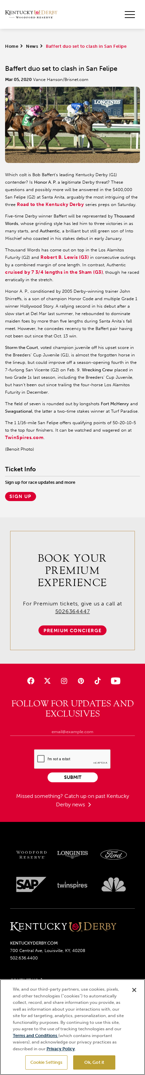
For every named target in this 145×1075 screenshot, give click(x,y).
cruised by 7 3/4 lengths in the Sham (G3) (54, 272)
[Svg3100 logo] (113, 884)
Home (11, 46)
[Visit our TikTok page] (97, 681)
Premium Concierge (73, 631)
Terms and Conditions (35, 1035)
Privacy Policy (61, 1048)
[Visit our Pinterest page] (81, 681)
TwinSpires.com (24, 437)
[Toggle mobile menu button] (130, 14)
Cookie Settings (46, 1062)
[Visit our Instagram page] (64, 681)
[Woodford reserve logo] (31, 855)
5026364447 (72, 611)
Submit (72, 777)
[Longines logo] (72, 855)
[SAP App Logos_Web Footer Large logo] (31, 884)
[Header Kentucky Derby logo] (31, 14)
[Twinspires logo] (72, 884)
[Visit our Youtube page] (114, 681)
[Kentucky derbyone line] (63, 927)
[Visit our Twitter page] (47, 681)
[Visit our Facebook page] (31, 681)
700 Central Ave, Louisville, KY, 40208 (47, 950)
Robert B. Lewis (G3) (64, 257)
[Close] (134, 990)
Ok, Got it (94, 1062)
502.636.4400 (24, 957)
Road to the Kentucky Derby (50, 204)
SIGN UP (20, 496)
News (32, 46)
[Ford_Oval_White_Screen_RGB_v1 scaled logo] (113, 854)
